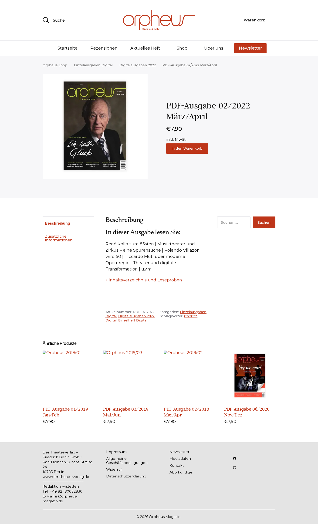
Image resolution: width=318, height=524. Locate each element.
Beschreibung (57, 223)
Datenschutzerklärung (126, 476)
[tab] (68, 223)
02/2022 (190, 316)
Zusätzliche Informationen (59, 238)
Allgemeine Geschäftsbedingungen (127, 460)
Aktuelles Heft (145, 48)
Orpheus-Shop (55, 65)
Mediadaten (180, 458)
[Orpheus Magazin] (159, 20)
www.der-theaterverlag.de (66, 476)
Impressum (116, 452)
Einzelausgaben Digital (93, 65)
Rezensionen (104, 48)
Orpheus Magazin (164, 516)
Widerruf (114, 469)
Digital (111, 320)
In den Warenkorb (187, 148)
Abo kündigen (182, 472)
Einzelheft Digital (132, 320)
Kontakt (176, 465)
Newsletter (250, 48)
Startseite (68, 48)
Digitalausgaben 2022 (137, 65)
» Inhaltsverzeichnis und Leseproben (143, 280)
